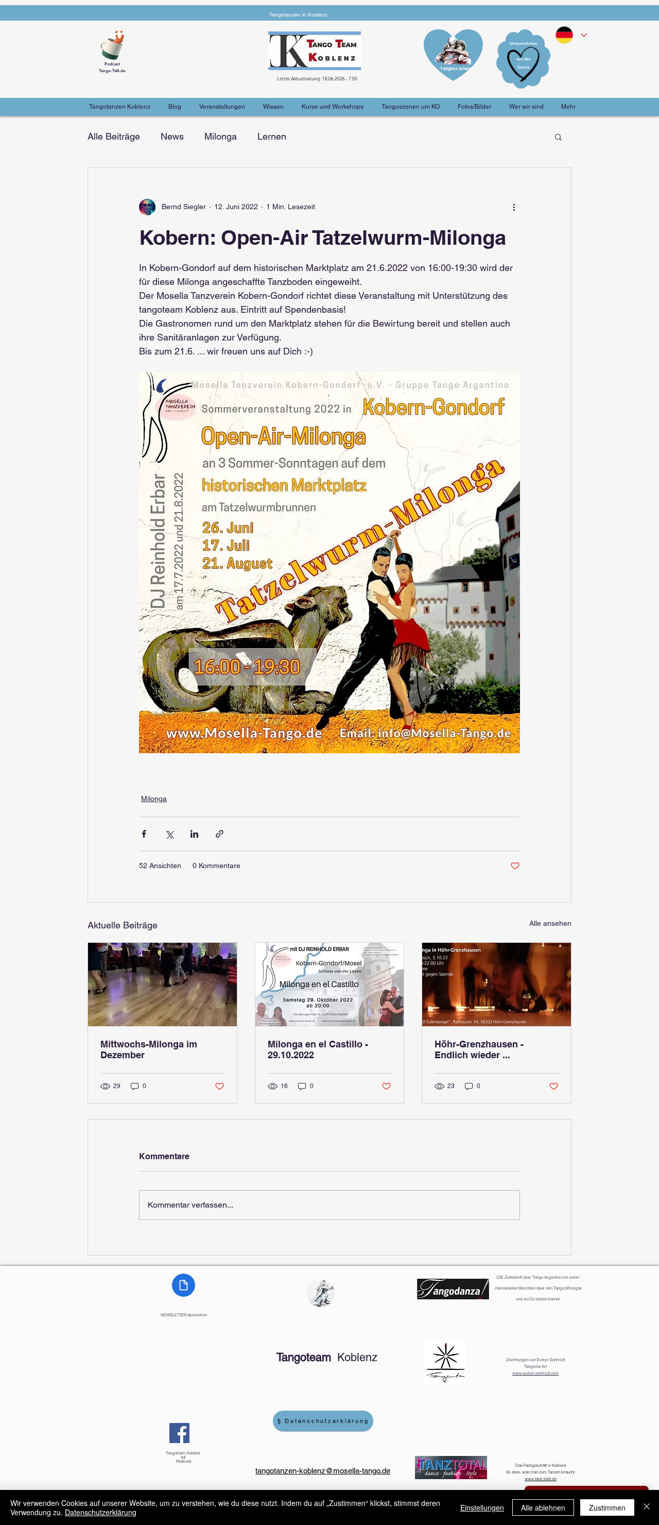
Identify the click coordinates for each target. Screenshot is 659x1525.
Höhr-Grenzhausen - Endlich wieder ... (479, 1049)
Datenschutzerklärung (100, 1512)
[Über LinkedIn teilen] (194, 834)
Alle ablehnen (543, 1507)
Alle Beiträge (114, 136)
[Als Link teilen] (219, 834)
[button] (558, 136)
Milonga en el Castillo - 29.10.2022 (318, 1049)
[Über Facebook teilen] (144, 834)
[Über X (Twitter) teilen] (169, 834)
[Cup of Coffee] (116, 43)
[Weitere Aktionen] (514, 207)
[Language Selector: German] (570, 35)
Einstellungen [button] (482, 1507)
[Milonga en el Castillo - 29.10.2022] (329, 984)
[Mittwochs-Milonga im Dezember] (162, 984)
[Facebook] (179, 1433)
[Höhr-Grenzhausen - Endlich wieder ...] (496, 984)
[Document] (183, 1285)
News (172, 136)
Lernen (271, 136)
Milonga (220, 136)
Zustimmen (607, 1507)
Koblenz (326, 1357)
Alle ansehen (550, 923)
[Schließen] (646, 1507)
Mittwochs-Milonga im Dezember (148, 1049)
